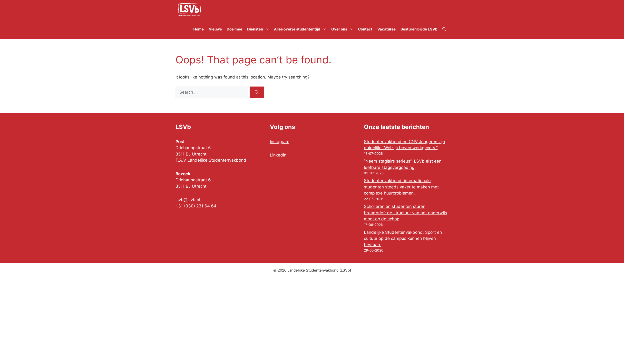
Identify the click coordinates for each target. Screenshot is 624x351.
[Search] (257, 92)
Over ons (339, 29)
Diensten (255, 29)
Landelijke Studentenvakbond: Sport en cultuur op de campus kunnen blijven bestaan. (403, 238)
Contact (365, 29)
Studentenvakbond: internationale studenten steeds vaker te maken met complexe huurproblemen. (401, 186)
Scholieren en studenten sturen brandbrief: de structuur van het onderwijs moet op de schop (405, 212)
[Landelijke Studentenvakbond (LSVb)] (189, 10)
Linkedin (278, 155)
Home (198, 29)
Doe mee (234, 29)
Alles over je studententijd (297, 29)
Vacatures (386, 29)
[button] (444, 29)
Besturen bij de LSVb (419, 29)
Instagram (279, 141)
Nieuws (215, 29)
